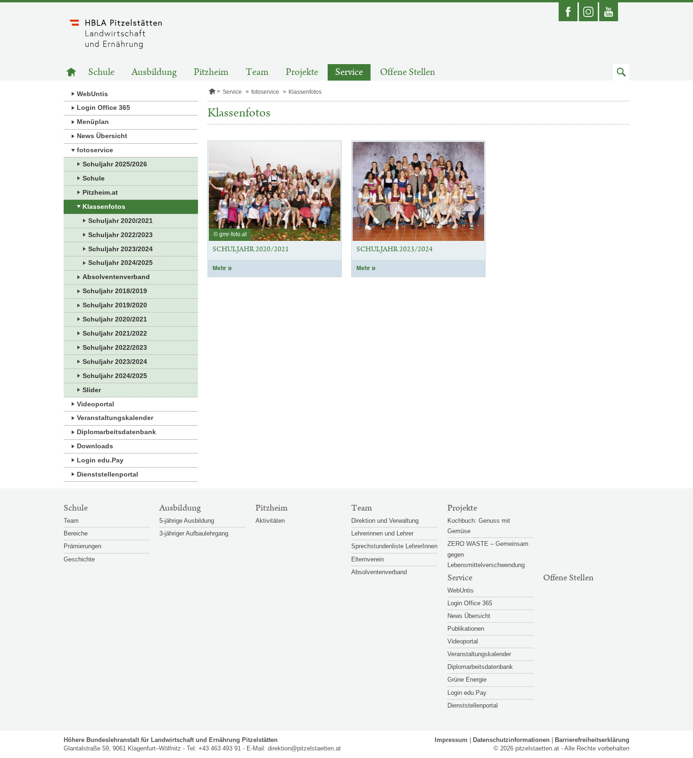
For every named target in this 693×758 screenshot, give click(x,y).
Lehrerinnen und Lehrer (382, 533)
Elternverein (367, 559)
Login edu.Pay (100, 460)
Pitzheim (211, 72)
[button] (621, 72)
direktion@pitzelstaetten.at (304, 748)
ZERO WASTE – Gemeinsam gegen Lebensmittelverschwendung (487, 554)
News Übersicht (102, 136)
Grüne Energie (467, 679)
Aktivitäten (270, 520)
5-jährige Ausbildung (186, 520)
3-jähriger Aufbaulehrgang (193, 533)
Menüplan (93, 121)
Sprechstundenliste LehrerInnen (394, 546)
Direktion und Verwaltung (385, 520)
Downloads (95, 446)
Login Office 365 (103, 107)
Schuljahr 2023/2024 (120, 249)
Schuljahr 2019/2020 (114, 305)
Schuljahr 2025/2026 (114, 164)
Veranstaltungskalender (115, 417)
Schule (101, 72)
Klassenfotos (103, 206)
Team (257, 72)
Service (349, 72)
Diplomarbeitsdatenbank (116, 432)
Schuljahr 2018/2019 (114, 291)
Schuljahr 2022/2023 (120, 235)
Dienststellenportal (107, 474)
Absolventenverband (116, 276)
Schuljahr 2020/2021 (120, 220)
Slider (91, 390)
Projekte (302, 72)
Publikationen (465, 628)
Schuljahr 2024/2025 (120, 262)
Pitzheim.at (100, 192)
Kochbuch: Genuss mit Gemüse (478, 526)
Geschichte (79, 559)
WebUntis (92, 94)
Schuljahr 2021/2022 (114, 333)
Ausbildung (154, 72)
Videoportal (95, 404)
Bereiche (76, 533)
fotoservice (95, 150)
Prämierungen (82, 546)
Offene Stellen (407, 72)
